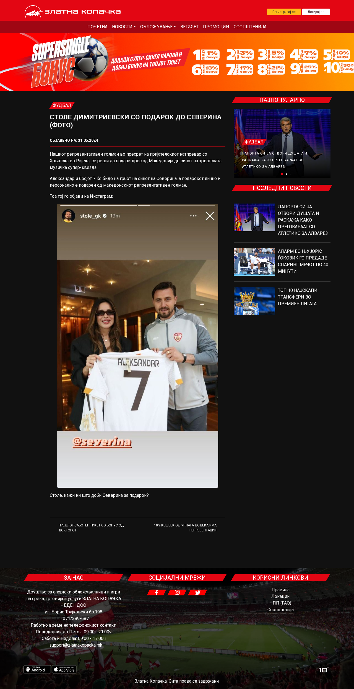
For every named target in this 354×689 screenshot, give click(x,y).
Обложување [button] (156, 26)
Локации (280, 596)
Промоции (216, 26)
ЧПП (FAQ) (280, 603)
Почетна (97, 26)
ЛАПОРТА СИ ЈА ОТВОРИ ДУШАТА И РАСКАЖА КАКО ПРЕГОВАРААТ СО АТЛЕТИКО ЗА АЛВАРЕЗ (274, 160)
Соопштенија (250, 26)
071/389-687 (76, 618)
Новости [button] (122, 26)
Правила (281, 589)
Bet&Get (189, 26)
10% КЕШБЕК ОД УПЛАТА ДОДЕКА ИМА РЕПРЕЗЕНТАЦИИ (185, 527)
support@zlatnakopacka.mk (75, 645)
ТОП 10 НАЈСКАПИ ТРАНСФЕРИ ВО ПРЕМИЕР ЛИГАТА (297, 297)
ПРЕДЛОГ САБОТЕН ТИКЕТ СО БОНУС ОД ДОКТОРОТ (91, 527)
